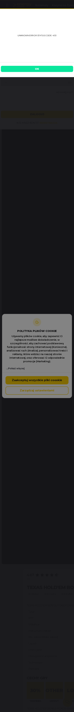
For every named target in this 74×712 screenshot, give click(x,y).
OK (37, 68)
